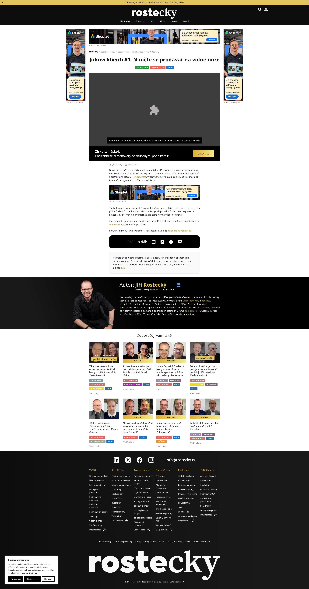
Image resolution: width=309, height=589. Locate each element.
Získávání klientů (163, 525)
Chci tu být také (78, 103)
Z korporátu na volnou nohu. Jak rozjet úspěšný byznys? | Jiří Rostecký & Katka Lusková (102, 371)
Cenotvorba (161, 480)
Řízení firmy (117, 507)
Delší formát (96, 380)
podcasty (206, 300)
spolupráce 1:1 (192, 310)
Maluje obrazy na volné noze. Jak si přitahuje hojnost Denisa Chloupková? (168, 428)
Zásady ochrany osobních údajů (149, 541)
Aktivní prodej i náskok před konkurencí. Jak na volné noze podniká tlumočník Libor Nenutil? (138, 428)
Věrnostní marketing (187, 516)
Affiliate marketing (186, 476)
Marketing (175, 380)
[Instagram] (151, 460)
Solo (152, 21)
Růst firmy (211, 384)
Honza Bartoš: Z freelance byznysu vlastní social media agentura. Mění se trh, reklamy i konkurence (170, 371)
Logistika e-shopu (142, 492)
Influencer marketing (187, 494)
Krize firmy (116, 489)
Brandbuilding (184, 480)
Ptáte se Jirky (96, 389)
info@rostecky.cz (180, 459)
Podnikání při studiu (98, 512)
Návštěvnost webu (186, 498)
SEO (180, 507)
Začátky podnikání (108, 52)
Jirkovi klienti (140, 176)
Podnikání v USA (207, 494)
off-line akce (203, 307)
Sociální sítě (183, 511)
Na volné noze (137, 52)
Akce (162, 21)
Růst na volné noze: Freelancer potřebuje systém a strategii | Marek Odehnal (103, 428)
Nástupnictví (117, 494)
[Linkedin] (154, 242)
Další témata (95, 529)
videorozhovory (191, 300)
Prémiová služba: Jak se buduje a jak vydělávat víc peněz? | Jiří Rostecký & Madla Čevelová (204, 371)
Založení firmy (95, 525)
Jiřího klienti (142, 68)
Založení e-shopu (142, 506)
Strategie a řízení (141, 501)
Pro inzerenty (105, 541)
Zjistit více (33, 573)
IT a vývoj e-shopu (142, 488)
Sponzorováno (97, 441)
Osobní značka (162, 492)
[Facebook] (140, 460)
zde (123, 267)
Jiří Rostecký (117, 164)
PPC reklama (184, 502)
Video (170, 68)
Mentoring (125, 21)
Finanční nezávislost (98, 476)
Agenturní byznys (208, 476)
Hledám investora (97, 480)
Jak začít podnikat (97, 485)
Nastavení (48, 579)
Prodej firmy (117, 498)
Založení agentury (164, 513)
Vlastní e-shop (95, 520)
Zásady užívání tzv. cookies (179, 541)
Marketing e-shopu (142, 497)
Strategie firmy (118, 511)
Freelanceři (161, 476)
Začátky (161, 441)
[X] (162, 242)
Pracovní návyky (163, 497)
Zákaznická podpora (143, 517)
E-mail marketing (186, 489)
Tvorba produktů (164, 509)
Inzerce (173, 21)
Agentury (155, 52)
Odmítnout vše (32, 579)
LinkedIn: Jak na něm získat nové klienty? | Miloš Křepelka (204, 426)
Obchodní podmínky (123, 541)
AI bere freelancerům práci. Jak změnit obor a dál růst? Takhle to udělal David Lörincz (137, 371)
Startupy (93, 516)
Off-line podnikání (208, 489)
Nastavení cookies (202, 541)
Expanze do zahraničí (143, 476)
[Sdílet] (171, 242)
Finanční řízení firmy (121, 480)
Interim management (121, 485)
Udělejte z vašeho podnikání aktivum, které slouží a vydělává (156, 2)
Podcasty (140, 21)
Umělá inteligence (132, 384)
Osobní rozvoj (123, 52)
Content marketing (186, 485)
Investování (205, 480)
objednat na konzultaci (179, 230)
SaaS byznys (205, 506)
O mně (186, 21)
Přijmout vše (16, 579)
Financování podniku (121, 476)
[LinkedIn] (116, 460)
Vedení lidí (116, 516)
